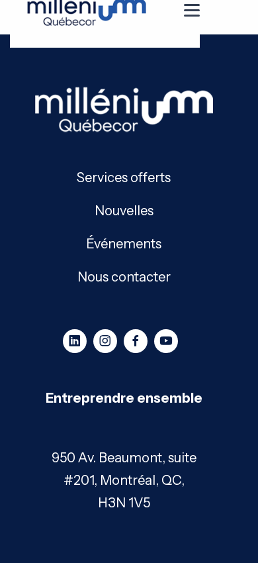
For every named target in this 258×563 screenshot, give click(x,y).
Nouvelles (124, 210)
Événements (123, 243)
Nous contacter (124, 276)
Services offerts (124, 176)
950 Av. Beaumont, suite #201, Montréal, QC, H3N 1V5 (124, 480)
